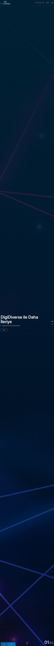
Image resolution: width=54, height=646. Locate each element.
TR (48, 2)
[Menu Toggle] (52, 2)
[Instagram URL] (52, 321)
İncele (4, 332)
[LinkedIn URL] (52, 324)
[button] (4, 644)
